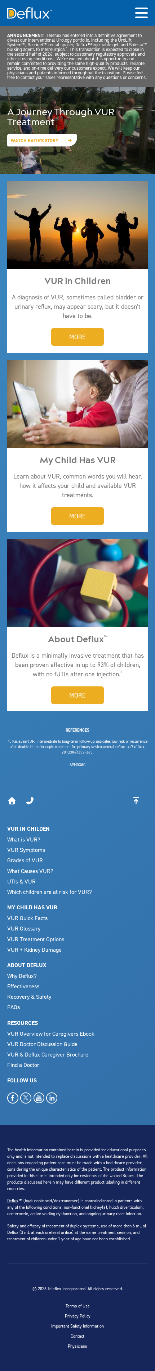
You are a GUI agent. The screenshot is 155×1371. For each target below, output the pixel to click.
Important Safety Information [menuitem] (77, 1326)
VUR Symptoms (26, 849)
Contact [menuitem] (77, 1336)
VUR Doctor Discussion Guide (42, 1044)
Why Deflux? (22, 975)
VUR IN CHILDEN (28, 829)
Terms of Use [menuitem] (78, 1306)
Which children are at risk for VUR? (49, 891)
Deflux (12, 1200)
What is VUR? (23, 839)
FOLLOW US (22, 1080)
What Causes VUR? (30, 871)
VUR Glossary (23, 928)
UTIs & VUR (21, 881)
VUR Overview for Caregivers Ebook (50, 1033)
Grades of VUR (25, 860)
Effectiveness (23, 986)
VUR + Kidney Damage (34, 949)
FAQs (13, 1007)
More (77, 337)
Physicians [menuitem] (77, 1346)
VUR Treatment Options (35, 939)
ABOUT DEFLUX (26, 965)
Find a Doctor (23, 1064)
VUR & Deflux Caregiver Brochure (47, 1054)
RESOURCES (22, 1023)
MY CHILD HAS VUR (32, 907)
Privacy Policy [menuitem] (77, 1316)
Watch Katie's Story (34, 140)
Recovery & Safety (29, 996)
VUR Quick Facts (27, 918)
